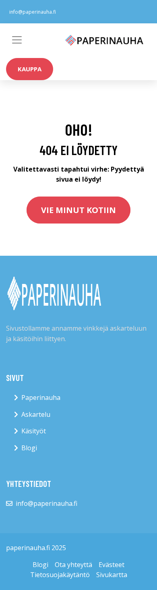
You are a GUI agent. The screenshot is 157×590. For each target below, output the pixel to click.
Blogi (29, 447)
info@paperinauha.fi (32, 11)
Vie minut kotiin (78, 210)
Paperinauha (40, 397)
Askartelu (35, 414)
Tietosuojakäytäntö (60, 574)
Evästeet (111, 564)
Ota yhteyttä (73, 564)
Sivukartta (111, 574)
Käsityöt (33, 430)
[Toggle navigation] (17, 40)
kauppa (29, 69)
